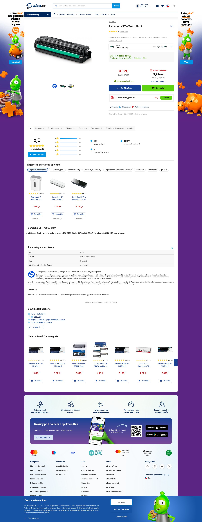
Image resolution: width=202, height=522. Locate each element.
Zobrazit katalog (32, 15)
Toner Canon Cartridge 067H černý (143, 365)
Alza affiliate (111, 479)
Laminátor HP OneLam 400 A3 (57, 198)
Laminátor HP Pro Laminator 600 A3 (79, 198)
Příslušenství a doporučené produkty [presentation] (120, 128)
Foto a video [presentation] (96, 128)
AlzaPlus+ (110, 475)
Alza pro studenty (113, 483)
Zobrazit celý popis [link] (115, 41)
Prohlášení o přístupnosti (39, 491)
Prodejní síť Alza (36, 479)
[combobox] (82, 5)
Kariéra (84, 487)
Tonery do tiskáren (38, 314)
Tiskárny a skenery (84, 14)
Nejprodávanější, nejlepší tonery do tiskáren (48, 319)
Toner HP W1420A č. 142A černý (36, 365)
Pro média (85, 491)
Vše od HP (112, 22)
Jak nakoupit (60, 475)
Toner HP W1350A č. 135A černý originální (57, 365)
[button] (124, 81)
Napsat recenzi (38, 154)
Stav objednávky (62, 466)
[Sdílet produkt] (172, 26)
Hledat (116, 6)
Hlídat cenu (126, 107)
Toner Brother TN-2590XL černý (79, 365)
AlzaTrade (110, 487)
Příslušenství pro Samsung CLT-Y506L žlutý (101, 302)
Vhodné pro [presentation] (70, 128)
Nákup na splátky (36, 483)
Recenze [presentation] (39, 128)
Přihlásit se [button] (144, 7)
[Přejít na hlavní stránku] (36, 6)
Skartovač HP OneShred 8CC (36, 198)
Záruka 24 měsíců (115, 114)
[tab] (30, 128)
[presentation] (30, 128)
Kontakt (84, 466)
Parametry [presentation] (83, 128)
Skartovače (36, 219)
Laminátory (57, 219)
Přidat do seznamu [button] (142, 107)
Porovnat (115, 107)
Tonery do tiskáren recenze (41, 322)
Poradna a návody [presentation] (55, 128)
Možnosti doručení (37, 466)
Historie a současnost (89, 479)
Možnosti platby (36, 470)
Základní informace (88, 475)
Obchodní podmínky (38, 487)
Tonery (113, 14)
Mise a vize (85, 483)
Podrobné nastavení (121, 509)
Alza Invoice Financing (115, 491)
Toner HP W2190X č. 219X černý (165, 365)
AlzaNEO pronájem (113, 470)
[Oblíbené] (162, 5)
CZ (149, 478)
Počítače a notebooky (67, 14)
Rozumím (121, 502)
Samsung (37, 317)
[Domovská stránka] (54, 14)
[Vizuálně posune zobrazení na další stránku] (176, 362)
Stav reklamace (61, 470)
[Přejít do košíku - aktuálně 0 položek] (174, 5)
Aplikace (84, 496)
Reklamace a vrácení (38, 475)
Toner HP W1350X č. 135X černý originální (122, 365)
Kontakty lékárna (87, 470)
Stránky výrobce (141, 114)
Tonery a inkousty (100, 14)
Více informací (33, 518)
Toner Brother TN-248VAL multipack (100, 365)
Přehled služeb (36, 496)
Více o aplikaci (41, 437)
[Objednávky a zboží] (157, 5)
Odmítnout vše (121, 517)
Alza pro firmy (111, 466)
